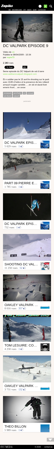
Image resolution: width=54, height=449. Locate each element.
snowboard (17, 10)
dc (24, 93)
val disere (8, 96)
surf (35, 10)
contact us (48, 447)
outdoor (41, 10)
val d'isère (17, 93)
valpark (16, 96)
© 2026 (38, 447)
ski (10, 10)
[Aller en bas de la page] (50, 440)
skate (29, 10)
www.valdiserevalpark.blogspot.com (20, 74)
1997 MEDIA (7, 447)
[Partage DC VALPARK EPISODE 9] (24, 67)
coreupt (30, 93)
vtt (24, 10)
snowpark (8, 93)
